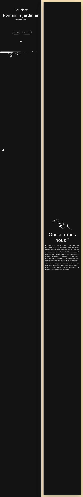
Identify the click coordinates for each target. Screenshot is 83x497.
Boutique (26, 32)
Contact (16, 32)
